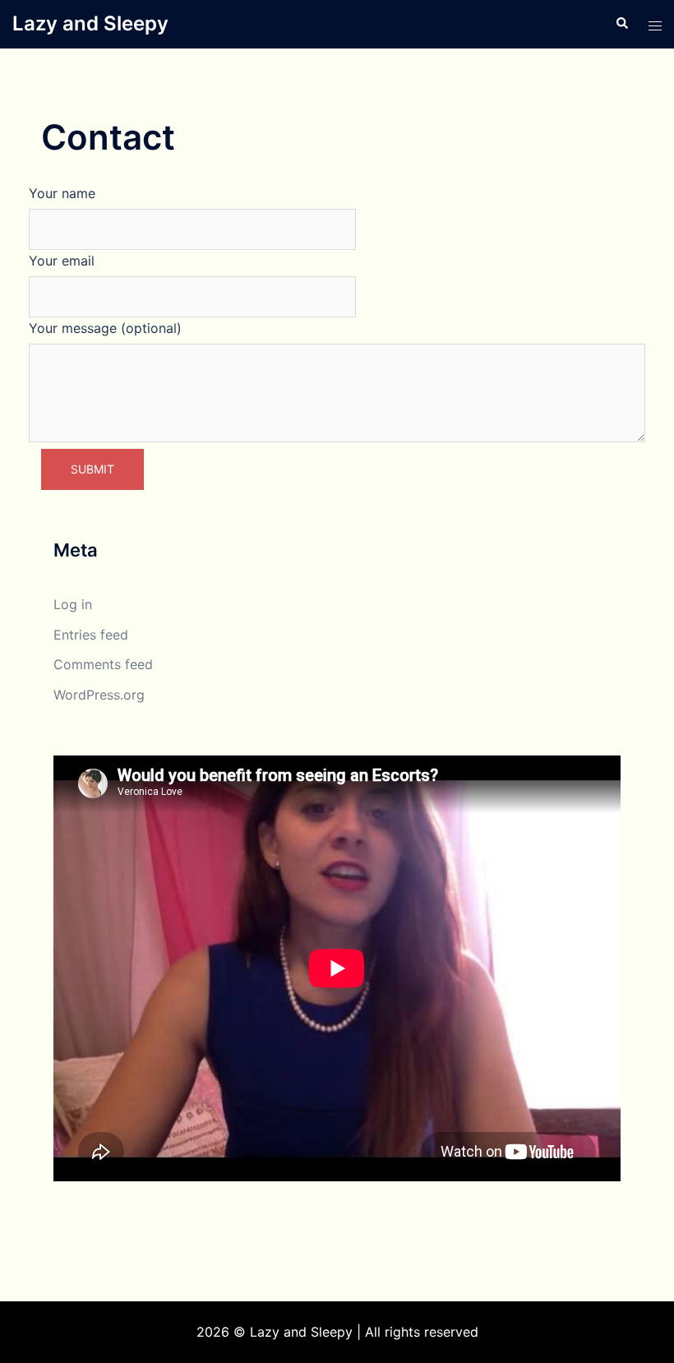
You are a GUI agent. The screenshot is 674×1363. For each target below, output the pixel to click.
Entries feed (90, 634)
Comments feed (103, 664)
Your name (62, 193)
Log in (72, 604)
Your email (62, 260)
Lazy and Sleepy (90, 23)
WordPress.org (99, 694)
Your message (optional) (105, 328)
